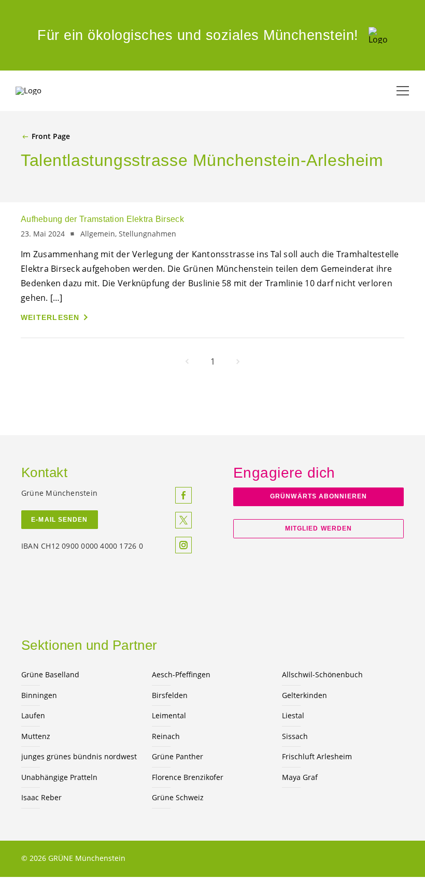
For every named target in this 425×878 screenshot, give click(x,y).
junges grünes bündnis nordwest (79, 756)
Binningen (39, 695)
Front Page (51, 136)
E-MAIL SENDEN (59, 519)
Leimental (169, 715)
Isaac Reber (41, 797)
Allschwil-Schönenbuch (322, 674)
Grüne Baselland (50, 674)
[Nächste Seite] (238, 361)
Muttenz (35, 736)
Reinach (166, 736)
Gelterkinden (304, 695)
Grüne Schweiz (178, 797)
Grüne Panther (177, 756)
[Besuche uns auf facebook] (183, 495)
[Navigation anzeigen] (402, 91)
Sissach (295, 736)
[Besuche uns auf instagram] (183, 545)
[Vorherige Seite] (187, 361)
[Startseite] (378, 35)
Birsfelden (170, 695)
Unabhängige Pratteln (59, 777)
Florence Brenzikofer (187, 777)
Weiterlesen (50, 317)
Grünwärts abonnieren (318, 496)
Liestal (293, 715)
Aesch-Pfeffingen (181, 674)
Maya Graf (300, 777)
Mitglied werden (318, 528)
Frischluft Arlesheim (317, 756)
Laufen (33, 715)
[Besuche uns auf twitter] (183, 520)
